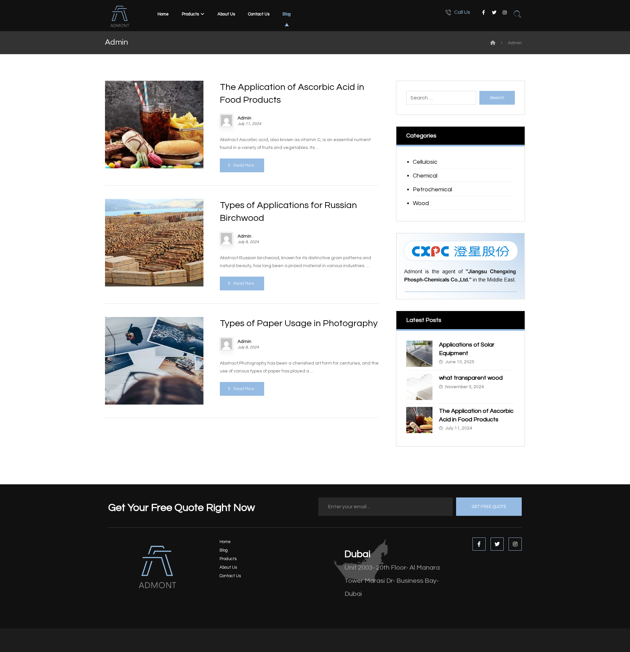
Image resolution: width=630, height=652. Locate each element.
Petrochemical (432, 189)
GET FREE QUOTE (489, 506)
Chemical (425, 176)
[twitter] (494, 12)
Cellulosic (425, 162)
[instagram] (504, 12)
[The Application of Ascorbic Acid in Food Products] (419, 420)
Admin (244, 118)
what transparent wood (471, 378)
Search (497, 97)
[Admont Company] (492, 43)
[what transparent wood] (419, 387)
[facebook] (483, 12)
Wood (421, 203)
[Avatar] (226, 120)
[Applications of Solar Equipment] (419, 354)
